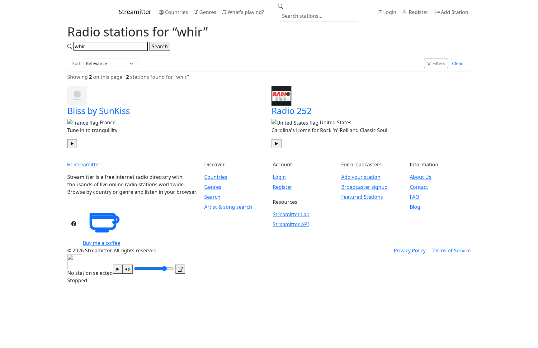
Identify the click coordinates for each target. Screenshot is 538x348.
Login (389, 12)
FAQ (414, 196)
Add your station (360, 177)
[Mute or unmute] (128, 269)
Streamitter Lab (291, 214)
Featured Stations (362, 196)
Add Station (454, 12)
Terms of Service (451, 250)
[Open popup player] (180, 269)
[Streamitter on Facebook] (73, 224)
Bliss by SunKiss (98, 111)
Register (418, 12)
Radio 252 (291, 111)
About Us (421, 177)
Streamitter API (291, 224)
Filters (438, 63)
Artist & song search (228, 206)
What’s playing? (246, 12)
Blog (415, 206)
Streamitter (86, 164)
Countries (176, 12)
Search (160, 46)
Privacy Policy (410, 250)
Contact (419, 187)
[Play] (118, 269)
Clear (457, 63)
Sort (76, 63)
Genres (207, 12)
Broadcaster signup (364, 187)
